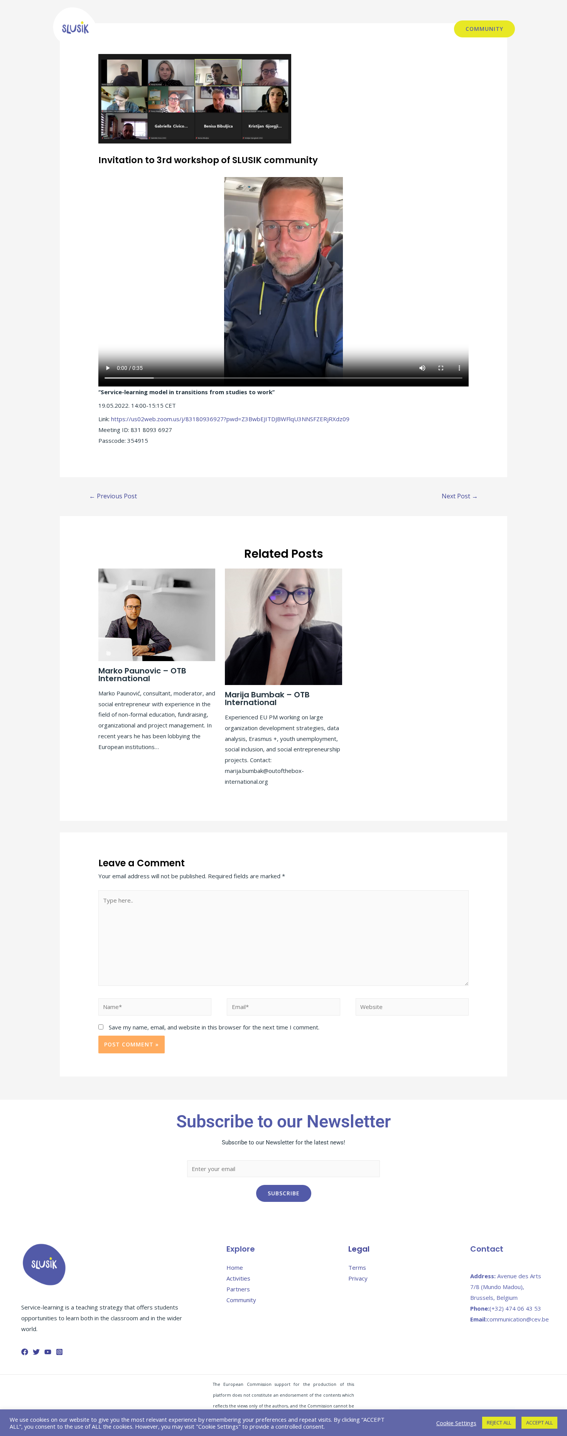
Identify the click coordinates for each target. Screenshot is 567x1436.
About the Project (230, 29)
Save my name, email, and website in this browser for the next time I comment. (214, 1027)
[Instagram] (59, 1351)
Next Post (460, 496)
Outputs (362, 29)
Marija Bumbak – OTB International (267, 698)
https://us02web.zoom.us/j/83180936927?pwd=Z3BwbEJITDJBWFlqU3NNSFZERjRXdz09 (230, 419)
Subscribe (284, 1193)
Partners (396, 29)
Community (241, 1300)
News (187, 29)
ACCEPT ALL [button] (539, 1422)
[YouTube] (47, 1351)
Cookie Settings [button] (456, 1422)
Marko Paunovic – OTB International (142, 674)
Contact (430, 29)
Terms (357, 1267)
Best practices (285, 29)
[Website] (412, 1008)
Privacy (358, 1278)
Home (234, 1267)
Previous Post (113, 496)
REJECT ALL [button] (499, 1422)
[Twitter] (36, 1351)
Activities (328, 29)
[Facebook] (24, 1351)
